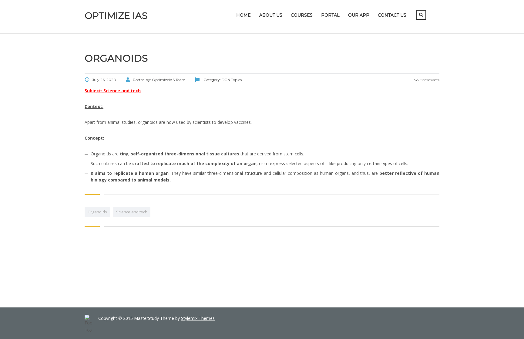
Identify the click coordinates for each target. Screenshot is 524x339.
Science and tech (131, 212)
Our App (358, 15)
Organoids (97, 212)
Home (243, 15)
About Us (270, 15)
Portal (330, 15)
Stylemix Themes (198, 318)
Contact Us (392, 15)
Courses (302, 15)
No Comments (426, 80)
